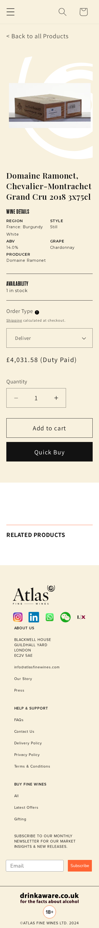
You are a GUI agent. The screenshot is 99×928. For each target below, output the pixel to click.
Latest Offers (26, 807)
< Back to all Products (37, 36)
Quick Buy (49, 452)
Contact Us (24, 731)
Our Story (23, 679)
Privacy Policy (27, 755)
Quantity (16, 381)
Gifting (20, 819)
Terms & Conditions (32, 766)
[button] (10, 12)
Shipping (14, 320)
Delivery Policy (28, 743)
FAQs (19, 720)
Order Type (19, 311)
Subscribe (79, 866)
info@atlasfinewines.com (37, 667)
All (16, 796)
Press (19, 690)
